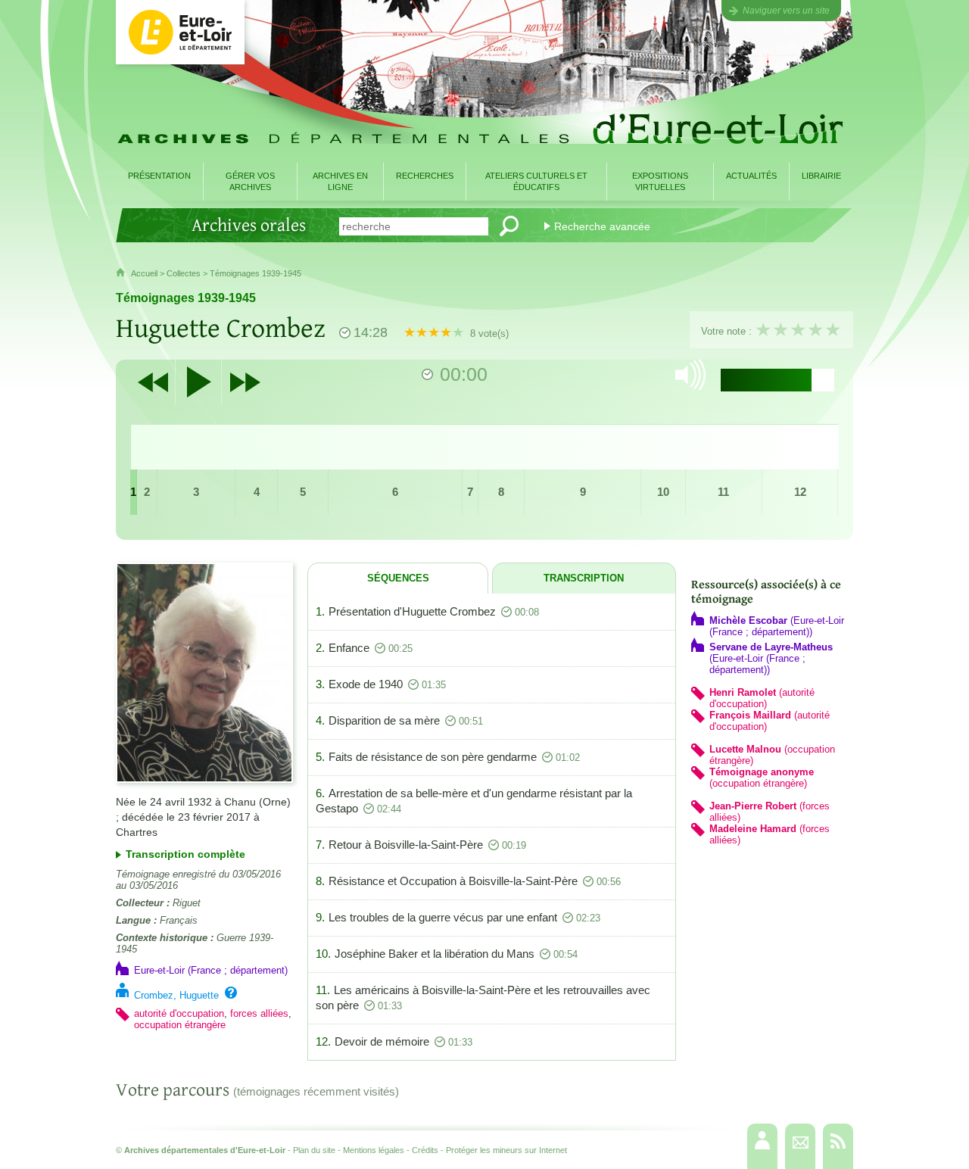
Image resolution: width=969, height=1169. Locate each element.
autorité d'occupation (179, 1013)
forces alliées (259, 1013)
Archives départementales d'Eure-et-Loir (204, 1150)
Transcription (584, 578)
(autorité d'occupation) (762, 698)
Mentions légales (373, 1150)
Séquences (398, 578)
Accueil (144, 273)
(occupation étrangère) (761, 777)
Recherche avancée (602, 226)
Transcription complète (185, 854)
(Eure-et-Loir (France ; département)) (776, 626)
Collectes (184, 273)
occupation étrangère (180, 1024)
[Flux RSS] (838, 1146)
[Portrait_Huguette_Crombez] (204, 673)
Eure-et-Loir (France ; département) (211, 970)
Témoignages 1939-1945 (255, 273)
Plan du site (314, 1150)
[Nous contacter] (800, 1146)
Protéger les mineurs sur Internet (506, 1150)
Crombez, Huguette (176, 995)
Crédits (425, 1150)
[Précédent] (153, 382)
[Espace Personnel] (762, 1146)
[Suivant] (245, 382)
